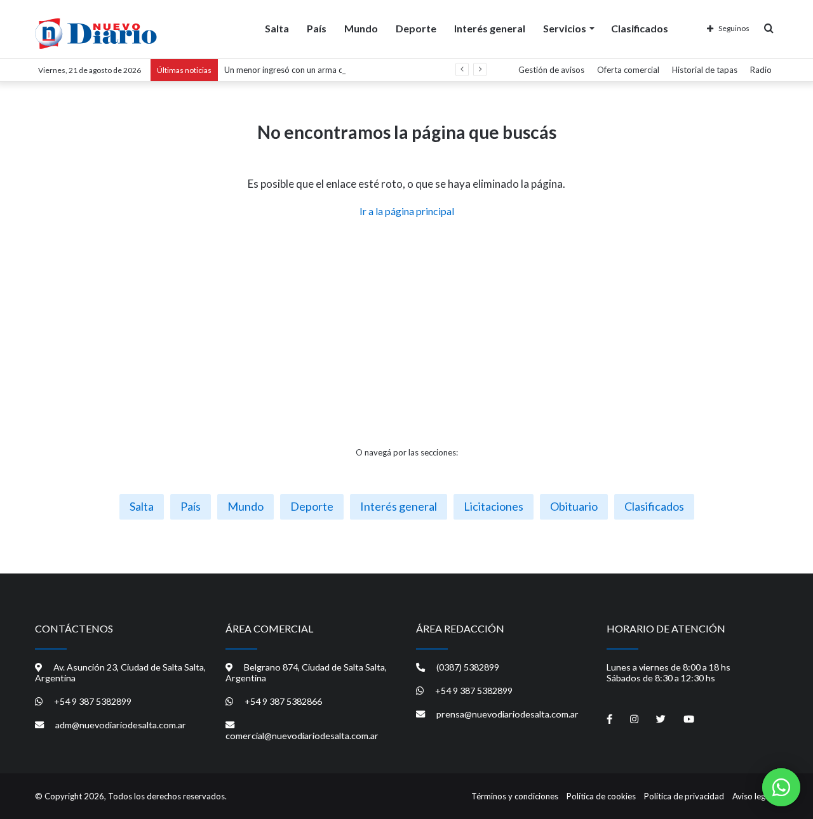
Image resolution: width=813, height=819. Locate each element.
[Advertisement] (406, 332)
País (316, 28)
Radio (761, 70)
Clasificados (639, 28)
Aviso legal (752, 796)
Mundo (361, 28)
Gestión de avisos (551, 70)
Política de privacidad (684, 796)
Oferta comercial (628, 70)
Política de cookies (601, 796)
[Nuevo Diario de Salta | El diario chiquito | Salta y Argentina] (96, 33)
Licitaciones (493, 506)
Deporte (416, 28)
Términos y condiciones (514, 796)
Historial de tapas (704, 70)
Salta (277, 28)
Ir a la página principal (406, 211)
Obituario (574, 506)
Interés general (489, 28)
